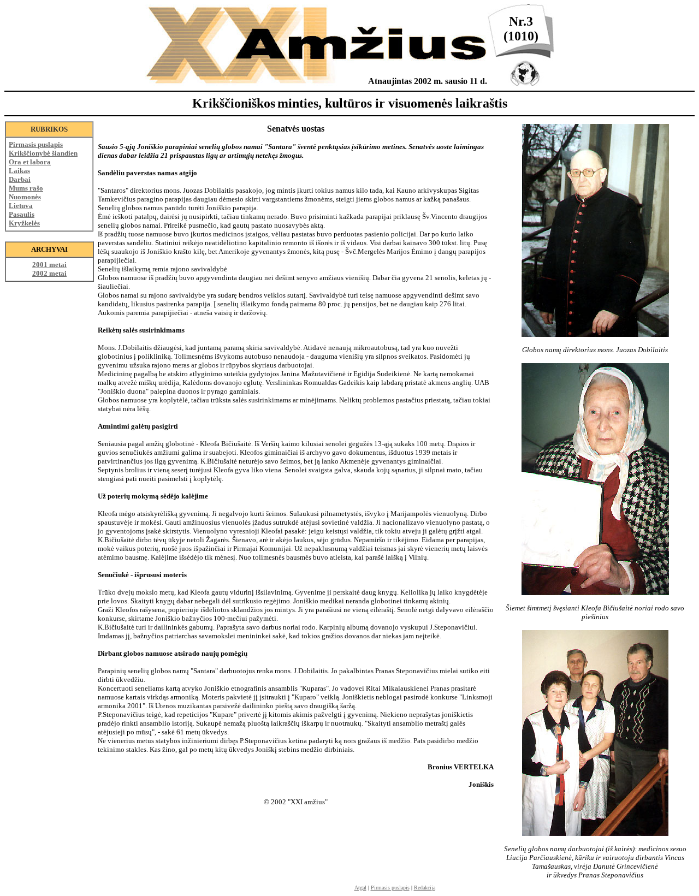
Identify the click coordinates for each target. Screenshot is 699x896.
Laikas (19, 171)
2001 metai (49, 264)
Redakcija (424, 888)
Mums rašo (26, 188)
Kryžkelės (24, 223)
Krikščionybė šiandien (43, 153)
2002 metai (49, 273)
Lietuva (21, 205)
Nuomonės (25, 197)
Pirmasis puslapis (36, 144)
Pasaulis (21, 214)
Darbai (20, 179)
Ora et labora (30, 162)
